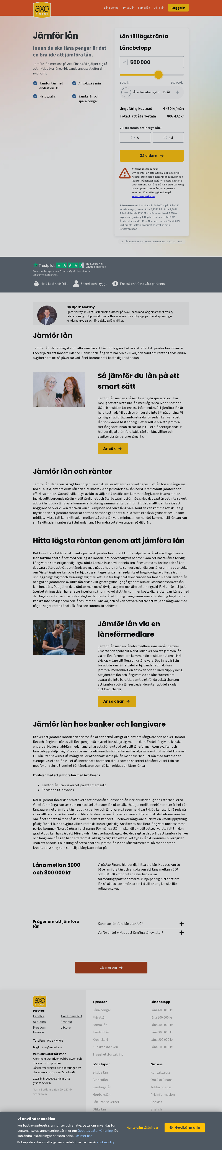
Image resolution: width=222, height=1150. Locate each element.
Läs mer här (83, 1135)
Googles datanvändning (95, 1130)
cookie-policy (105, 1142)
